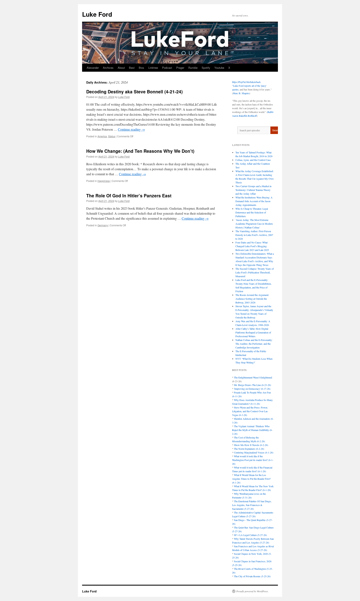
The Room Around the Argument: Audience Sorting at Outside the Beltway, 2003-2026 (252, 298)
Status (111, 136)
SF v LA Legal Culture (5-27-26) (250, 535)
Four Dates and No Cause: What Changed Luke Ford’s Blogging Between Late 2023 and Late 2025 (252, 246)
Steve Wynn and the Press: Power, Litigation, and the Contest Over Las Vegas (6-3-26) (250, 411)
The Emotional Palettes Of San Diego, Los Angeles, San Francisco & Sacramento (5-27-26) (251, 505)
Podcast (167, 68)
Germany (103, 225)
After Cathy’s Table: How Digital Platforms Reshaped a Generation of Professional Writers (253, 332)
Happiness (104, 181)
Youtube (219, 68)
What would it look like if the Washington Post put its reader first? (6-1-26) (252, 460)
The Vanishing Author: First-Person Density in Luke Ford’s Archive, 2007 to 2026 (254, 234)
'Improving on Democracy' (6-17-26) (252, 388)
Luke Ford (97, 14)
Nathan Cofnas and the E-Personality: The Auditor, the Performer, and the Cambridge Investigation (253, 343)
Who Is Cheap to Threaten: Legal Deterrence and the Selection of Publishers (251, 212)
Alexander (93, 68)
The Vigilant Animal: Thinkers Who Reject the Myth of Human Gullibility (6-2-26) (252, 429)
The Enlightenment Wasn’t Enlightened (253, 377)
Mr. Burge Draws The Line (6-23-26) (252, 385)
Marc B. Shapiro (241, 93)
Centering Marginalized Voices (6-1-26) (253, 452)
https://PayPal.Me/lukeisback (246, 82)
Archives (108, 68)
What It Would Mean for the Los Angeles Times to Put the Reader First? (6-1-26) (251, 478)
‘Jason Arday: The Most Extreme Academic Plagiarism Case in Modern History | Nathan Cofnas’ (254, 223)
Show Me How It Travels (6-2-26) (251, 445)
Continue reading (131, 129)
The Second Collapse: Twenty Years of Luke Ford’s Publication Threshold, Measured (254, 272)
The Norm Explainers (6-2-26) (249, 448)
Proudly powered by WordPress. (252, 591)
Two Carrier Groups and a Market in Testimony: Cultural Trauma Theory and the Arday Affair (253, 189)
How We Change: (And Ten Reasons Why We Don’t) (140, 151)
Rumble (193, 68)
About (121, 68)
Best (132, 68)
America (102, 136)
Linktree (153, 68)
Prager (180, 68)
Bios (141, 68)
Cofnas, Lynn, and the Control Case (253, 160)
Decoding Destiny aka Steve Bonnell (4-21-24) (134, 91)
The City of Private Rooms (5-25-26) (252, 576)
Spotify (206, 68)
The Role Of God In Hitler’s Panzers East (128, 195)
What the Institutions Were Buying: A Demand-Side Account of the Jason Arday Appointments (253, 201)
